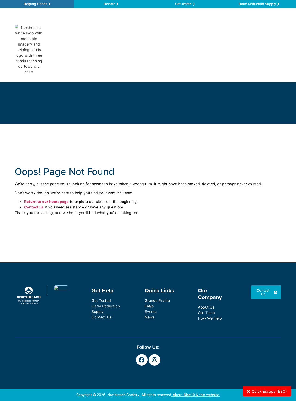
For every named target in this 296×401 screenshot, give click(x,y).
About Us (206, 307)
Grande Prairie (157, 300)
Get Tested (101, 300)
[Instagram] (154, 360)
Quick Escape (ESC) (269, 391)
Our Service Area (83, 49)
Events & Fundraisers (226, 49)
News (149, 317)
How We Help (122, 49)
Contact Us (262, 49)
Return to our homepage (46, 201)
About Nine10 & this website (196, 395)
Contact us (34, 207)
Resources (156, 49)
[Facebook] (142, 360)
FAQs (149, 306)
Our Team (187, 49)
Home (55, 49)
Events (151, 311)
